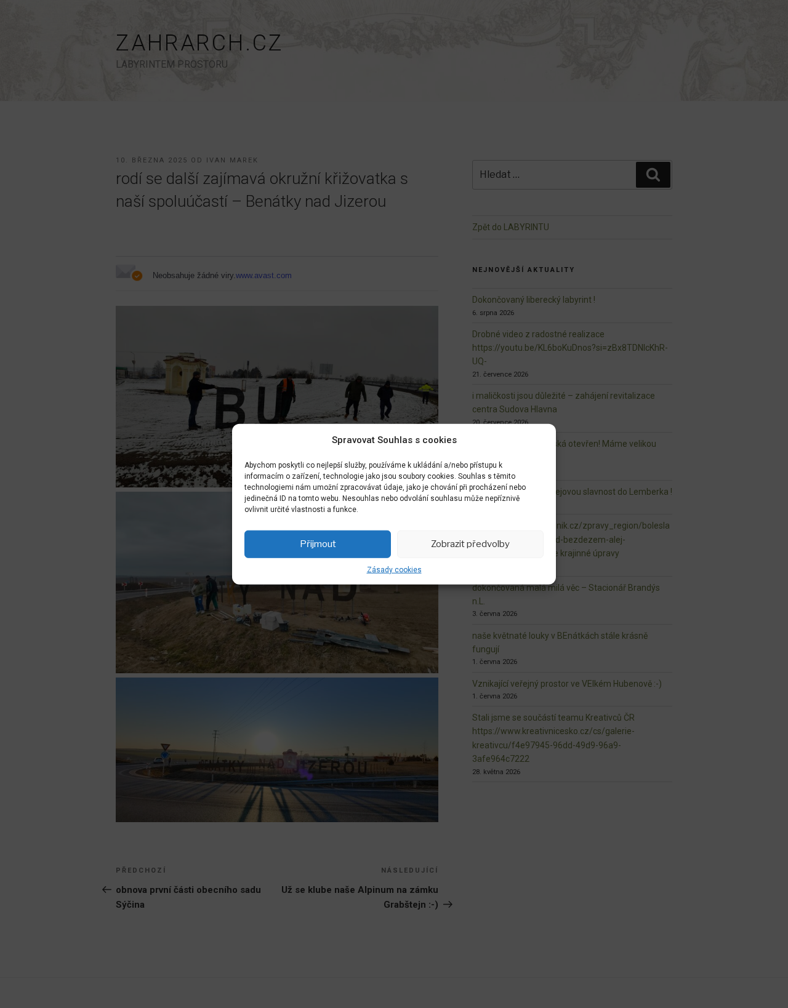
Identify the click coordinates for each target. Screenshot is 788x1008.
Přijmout (318, 544)
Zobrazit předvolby (470, 544)
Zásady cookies (394, 569)
